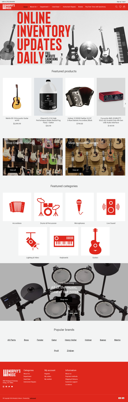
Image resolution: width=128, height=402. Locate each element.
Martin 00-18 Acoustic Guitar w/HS (17, 119)
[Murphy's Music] (8, 6)
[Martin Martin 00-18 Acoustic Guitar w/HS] (17, 97)
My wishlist (48, 379)
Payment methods (71, 376)
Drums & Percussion (48, 223)
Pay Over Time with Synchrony (95, 7)
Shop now (64, 299)
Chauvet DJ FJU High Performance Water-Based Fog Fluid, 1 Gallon (48, 120)
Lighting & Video (32, 258)
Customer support (71, 382)
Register (47, 374)
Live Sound (111, 223)
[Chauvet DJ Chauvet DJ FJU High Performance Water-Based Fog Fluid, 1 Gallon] (48, 97)
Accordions (17, 223)
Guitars (95, 258)
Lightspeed (33, 398)
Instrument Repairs (69, 7)
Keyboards (64, 258)
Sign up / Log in (121, 1)
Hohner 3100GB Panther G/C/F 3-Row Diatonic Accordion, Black (79, 119)
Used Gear (27, 379)
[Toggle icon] (116, 7)
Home (25, 7)
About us (68, 374)
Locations (68, 384)
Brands (80, 7)
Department (27, 376)
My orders (47, 376)
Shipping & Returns (71, 379)
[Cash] (119, 398)
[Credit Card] (123, 398)
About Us (27, 374)
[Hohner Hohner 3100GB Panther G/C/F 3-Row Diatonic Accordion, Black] (79, 97)
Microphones (79, 223)
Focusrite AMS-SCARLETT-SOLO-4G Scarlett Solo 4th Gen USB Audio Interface (111, 120)
